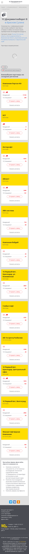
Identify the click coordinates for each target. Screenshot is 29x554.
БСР (4, 115)
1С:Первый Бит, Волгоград (14, 401)
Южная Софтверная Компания (11, 433)
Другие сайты (4, 519)
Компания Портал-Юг (12, 83)
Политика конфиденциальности (9, 515)
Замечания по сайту (6, 517)
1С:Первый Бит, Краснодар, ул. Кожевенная (9, 274)
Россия (14, 34)
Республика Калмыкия (8, 39)
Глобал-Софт (8, 306)
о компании (22, 541)
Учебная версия (5, 512)
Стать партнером (5, 513)
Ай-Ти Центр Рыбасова (13, 338)
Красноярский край (21, 38)
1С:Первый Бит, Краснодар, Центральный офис (14, 369)
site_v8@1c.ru (14, 526)
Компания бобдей (10, 242)
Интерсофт (8, 147)
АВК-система (8, 211)
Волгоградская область (14, 36)
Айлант (6, 179)
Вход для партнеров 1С (7, 510)
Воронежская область (7, 38)
